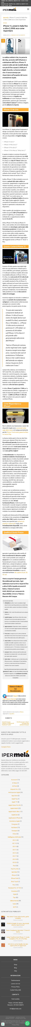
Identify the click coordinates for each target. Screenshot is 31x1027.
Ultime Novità (14, 900)
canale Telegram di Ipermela (9, 699)
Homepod (15, 830)
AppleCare (14, 814)
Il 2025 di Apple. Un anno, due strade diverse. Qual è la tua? (18, 924)
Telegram (15, 696)
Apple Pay (15, 799)
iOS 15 (15, 849)
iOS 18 (15, 859)
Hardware (14, 827)
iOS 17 (15, 856)
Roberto (22, 35)
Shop (15, 964)
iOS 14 (15, 846)
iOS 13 (14, 843)
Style (14, 894)
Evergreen (15, 824)
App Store (15, 795)
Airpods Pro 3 (14, 789)
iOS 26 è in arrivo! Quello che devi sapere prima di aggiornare (18, 944)
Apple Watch (14, 808)
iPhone (5, 22)
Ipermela (5, 17)
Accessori (14, 779)
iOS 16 (15, 853)
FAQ (15, 971)
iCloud (15, 834)
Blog (15, 968)
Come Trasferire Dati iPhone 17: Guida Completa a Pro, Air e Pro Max (18, 937)
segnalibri (11, 713)
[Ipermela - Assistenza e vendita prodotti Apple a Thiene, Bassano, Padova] (9, 9)
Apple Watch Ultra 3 (15, 811)
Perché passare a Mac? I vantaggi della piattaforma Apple (23, 723)
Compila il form (5, 747)
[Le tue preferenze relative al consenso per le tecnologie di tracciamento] (2, 1024)
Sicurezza (14, 891)
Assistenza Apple (14, 821)
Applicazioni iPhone (14, 818)
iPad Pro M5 (14, 869)
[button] (27, 1023)
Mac (14, 884)
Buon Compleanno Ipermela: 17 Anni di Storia (18, 931)
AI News (14, 783)
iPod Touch (14, 881)
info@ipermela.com (15, 1008)
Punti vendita (15, 999)
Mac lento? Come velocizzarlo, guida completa (18, 917)
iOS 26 (15, 862)
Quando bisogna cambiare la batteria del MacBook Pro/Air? (8, 723)
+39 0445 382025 (18, 1002)
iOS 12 (15, 840)
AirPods (14, 786)
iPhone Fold (14, 878)
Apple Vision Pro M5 (15, 805)
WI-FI (14, 907)
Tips (14, 897)
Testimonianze (15, 980)
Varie (14, 904)
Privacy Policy (15, 986)
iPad (14, 865)
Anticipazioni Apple (14, 792)
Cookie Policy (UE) (15, 990)
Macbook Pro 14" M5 (14, 888)
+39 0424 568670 (18, 1005)
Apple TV (14, 802)
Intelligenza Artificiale (14, 837)
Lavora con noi (15, 983)
